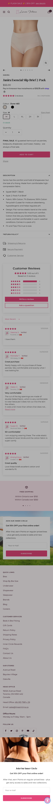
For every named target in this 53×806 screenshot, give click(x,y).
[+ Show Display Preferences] (47, 800)
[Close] (49, 741)
